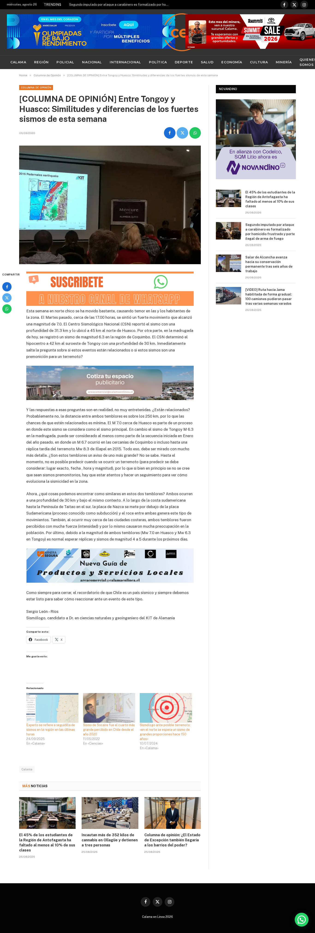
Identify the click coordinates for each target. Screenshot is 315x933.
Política (158, 62)
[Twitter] (7, 297)
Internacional (125, 62)
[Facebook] (7, 286)
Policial (65, 62)
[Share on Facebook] (169, 133)
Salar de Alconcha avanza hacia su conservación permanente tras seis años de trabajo (268, 264)
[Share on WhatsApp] (195, 133)
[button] (302, 920)
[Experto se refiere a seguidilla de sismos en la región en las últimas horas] (52, 708)
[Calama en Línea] (182, 32)
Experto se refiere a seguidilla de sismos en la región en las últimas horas (50, 729)
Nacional (92, 62)
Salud (207, 62)
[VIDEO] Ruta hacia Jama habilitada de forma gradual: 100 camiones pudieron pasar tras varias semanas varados (268, 296)
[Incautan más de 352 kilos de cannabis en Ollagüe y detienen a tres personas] (110, 813)
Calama (18, 62)
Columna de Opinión (36, 87)
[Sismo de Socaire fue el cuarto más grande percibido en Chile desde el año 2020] (109, 708)
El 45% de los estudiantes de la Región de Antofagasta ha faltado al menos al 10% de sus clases (47, 842)
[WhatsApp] (7, 308)
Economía (231, 62)
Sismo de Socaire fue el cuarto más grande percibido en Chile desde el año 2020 (109, 729)
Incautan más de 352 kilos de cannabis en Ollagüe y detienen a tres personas (110, 840)
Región (41, 62)
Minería (284, 62)
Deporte (184, 62)
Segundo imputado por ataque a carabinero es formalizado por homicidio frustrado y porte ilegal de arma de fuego (121, 4)
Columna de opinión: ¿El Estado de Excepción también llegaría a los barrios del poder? (172, 840)
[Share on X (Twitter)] (182, 133)
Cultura (259, 62)
